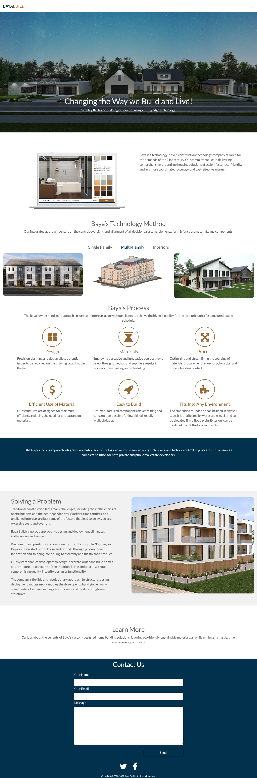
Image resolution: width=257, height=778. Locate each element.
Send (163, 752)
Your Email (81, 688)
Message (80, 702)
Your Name (81, 674)
